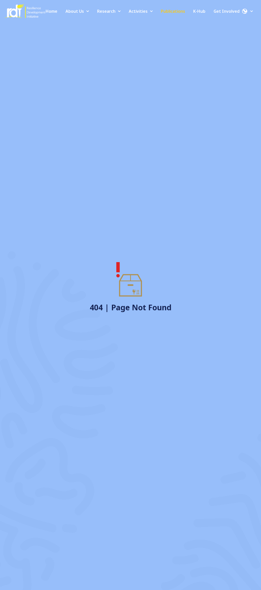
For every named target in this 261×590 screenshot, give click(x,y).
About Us (75, 11)
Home (51, 11)
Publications (173, 11)
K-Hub (199, 11)
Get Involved (227, 11)
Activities (138, 11)
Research (106, 11)
